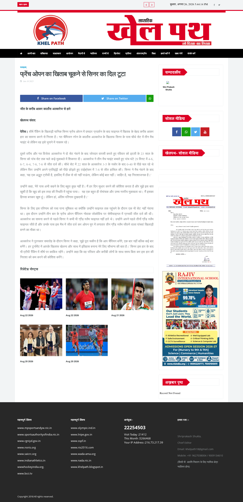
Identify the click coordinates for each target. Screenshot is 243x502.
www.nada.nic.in (81, 460)
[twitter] (219, 5)
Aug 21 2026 (117, 315)
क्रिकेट (117, 53)
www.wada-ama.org (83, 454)
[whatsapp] (186, 131)
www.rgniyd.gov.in (29, 441)
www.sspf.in (78, 441)
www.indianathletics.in (31, 460)
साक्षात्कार (57, 53)
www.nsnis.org (26, 447)
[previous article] (151, 4)
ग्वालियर (93, 53)
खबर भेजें (178, 53)
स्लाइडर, (23, 67)
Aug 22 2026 (26, 315)
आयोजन (69, 53)
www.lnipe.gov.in (81, 434)
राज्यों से (105, 53)
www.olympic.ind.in (83, 428)
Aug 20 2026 (26, 361)
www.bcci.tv (24, 473)
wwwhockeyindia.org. (30, 467)
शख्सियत (44, 53)
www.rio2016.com (82, 447)
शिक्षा (154, 53)
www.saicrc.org (26, 454)
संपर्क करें (191, 53)
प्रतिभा (128, 53)
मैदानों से (81, 53)
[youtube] (204, 131)
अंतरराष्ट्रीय (141, 53)
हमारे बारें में (165, 53)
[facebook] (214, 5)
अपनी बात (31, 53)
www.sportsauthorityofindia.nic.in (38, 434)
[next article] (146, 4)
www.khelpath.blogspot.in (87, 467)
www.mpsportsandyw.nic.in (34, 428)
